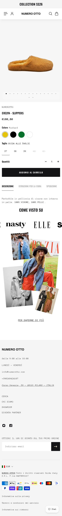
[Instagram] (3, 425)
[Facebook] (10, 425)
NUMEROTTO (7, 107)
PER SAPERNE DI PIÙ (31, 320)
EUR (8, 466)
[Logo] (31, 13)
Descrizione (8, 186)
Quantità (6, 161)
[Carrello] (56, 13)
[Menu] (6, 13)
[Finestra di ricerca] (50, 13)
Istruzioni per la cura (30, 186)
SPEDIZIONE (51, 186)
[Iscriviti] (55, 446)
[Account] (12, 13)
